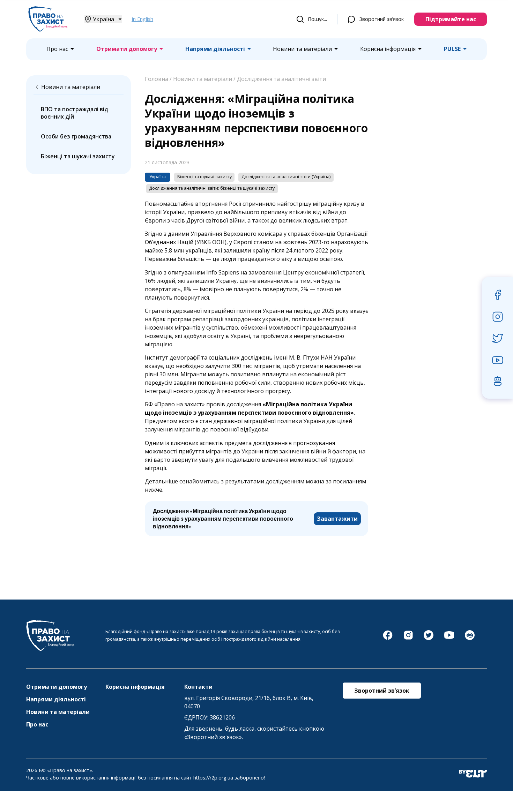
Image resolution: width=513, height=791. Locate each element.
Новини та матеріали (302, 49)
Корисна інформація (388, 49)
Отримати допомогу (126, 49)
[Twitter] (428, 638)
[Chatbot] (469, 638)
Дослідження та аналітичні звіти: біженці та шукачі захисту (212, 188)
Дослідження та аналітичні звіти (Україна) (285, 177)
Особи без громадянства (76, 136)
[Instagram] (408, 638)
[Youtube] (449, 638)
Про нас (57, 49)
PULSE (452, 49)
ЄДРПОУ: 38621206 (209, 717)
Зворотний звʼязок (381, 19)
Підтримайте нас (450, 19)
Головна (156, 79)
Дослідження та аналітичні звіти (281, 79)
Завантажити (337, 518)
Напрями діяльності (215, 49)
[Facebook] (387, 638)
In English (142, 19)
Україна (157, 177)
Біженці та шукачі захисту (78, 156)
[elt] (473, 774)
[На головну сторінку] (47, 29)
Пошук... (317, 19)
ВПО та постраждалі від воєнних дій (74, 112)
